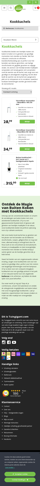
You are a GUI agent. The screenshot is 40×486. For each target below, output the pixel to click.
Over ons (7, 409)
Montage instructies (11, 423)
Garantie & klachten (11, 429)
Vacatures (7, 439)
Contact (7, 406)
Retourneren (8, 433)
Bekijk (27, 121)
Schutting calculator (11, 368)
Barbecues (10, 28)
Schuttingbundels (10, 371)
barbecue (5, 276)
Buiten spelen (9, 385)
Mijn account (8, 419)
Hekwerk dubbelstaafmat (13, 378)
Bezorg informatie (10, 436)
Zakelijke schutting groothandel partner (18, 426)
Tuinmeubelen (9, 381)
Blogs (6, 416)
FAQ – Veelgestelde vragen (13, 413)
